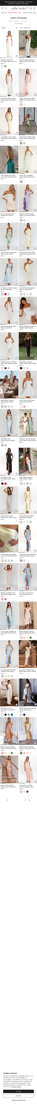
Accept (18, 1091)
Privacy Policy (16, 1087)
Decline (18, 1096)
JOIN (10, 555)
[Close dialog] (35, 537)
